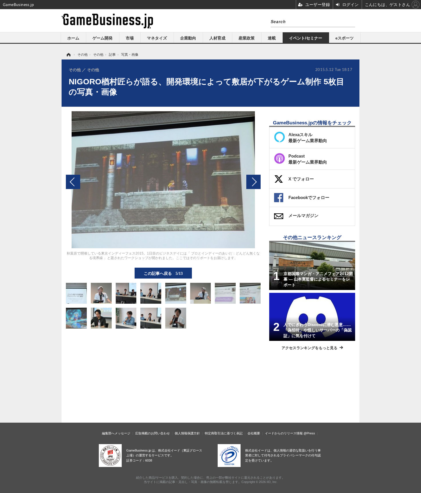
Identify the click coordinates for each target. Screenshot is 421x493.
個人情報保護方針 (187, 433)
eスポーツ (344, 38)
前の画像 (73, 182)
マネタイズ (157, 38)
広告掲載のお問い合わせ (152, 433)
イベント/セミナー (305, 38)
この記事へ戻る (163, 273)
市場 (130, 38)
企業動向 (188, 38)
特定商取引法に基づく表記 (224, 433)
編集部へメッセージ (116, 433)
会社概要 (253, 433)
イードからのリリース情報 (284, 433)
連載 (272, 38)
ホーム (73, 38)
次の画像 (253, 182)
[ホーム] (68, 55)
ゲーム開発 (103, 38)
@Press (309, 433)
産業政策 (247, 38)
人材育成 (217, 38)
